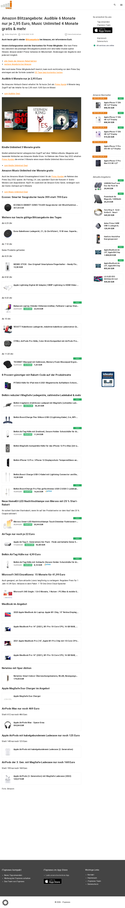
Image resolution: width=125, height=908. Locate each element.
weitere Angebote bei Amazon (17, 64)
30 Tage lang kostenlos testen (48, 72)
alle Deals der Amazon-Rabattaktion (20, 61)
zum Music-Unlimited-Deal (16, 192)
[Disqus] (41, 822)
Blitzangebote (32, 39)
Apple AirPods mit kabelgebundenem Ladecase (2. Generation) (43, 749)
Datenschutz (102, 41)
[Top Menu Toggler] (121, 5)
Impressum (102, 38)
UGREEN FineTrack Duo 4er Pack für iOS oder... (112, 184)
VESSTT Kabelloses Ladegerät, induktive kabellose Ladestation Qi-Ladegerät (46, 327)
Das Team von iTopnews (14, 881)
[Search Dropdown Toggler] (115, 5)
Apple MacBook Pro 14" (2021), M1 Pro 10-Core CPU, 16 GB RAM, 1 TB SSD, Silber (46, 626)
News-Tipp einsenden (13, 875)
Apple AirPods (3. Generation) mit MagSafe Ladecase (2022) (42, 776)
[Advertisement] (109, 70)
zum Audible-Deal (12, 93)
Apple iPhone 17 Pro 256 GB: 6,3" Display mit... (112, 147)
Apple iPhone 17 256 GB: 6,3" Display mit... (112, 104)
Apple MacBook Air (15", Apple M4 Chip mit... (112, 251)
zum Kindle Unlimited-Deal (16, 165)
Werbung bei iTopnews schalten (17, 878)
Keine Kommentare (74, 34)
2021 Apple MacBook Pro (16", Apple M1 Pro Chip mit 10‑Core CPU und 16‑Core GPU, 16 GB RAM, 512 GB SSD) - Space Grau (46, 641)
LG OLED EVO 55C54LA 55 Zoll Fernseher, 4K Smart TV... (112, 278)
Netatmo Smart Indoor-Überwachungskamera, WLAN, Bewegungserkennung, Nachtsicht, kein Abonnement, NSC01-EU (46, 676)
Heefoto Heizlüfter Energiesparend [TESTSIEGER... (112, 238)
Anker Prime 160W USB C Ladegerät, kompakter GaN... (111, 224)
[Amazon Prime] (48, 491)
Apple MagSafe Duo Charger (27, 696)
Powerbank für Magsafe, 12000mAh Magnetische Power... (112, 198)
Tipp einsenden (103, 22)
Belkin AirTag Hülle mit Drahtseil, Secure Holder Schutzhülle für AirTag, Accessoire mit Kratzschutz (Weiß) (46, 431)
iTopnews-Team (104, 25)
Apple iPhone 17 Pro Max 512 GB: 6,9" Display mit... (112, 162)
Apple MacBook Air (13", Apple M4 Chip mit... (112, 264)
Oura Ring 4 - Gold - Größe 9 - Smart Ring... (112, 211)
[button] (5, 902)
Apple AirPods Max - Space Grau (29, 722)
